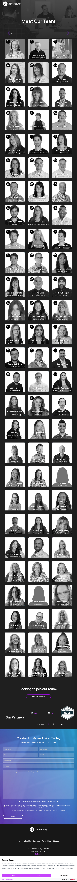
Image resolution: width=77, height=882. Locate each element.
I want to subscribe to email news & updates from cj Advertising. (40, 801)
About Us (27, 841)
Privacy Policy (50, 807)
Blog (49, 841)
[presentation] (40, 724)
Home (20, 841)
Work (44, 841)
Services (36, 841)
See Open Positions (38, 696)
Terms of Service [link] (57, 810)
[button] (49, 724)
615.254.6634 (38, 854)
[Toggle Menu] (72, 3)
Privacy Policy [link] (46, 810)
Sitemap (56, 841)
